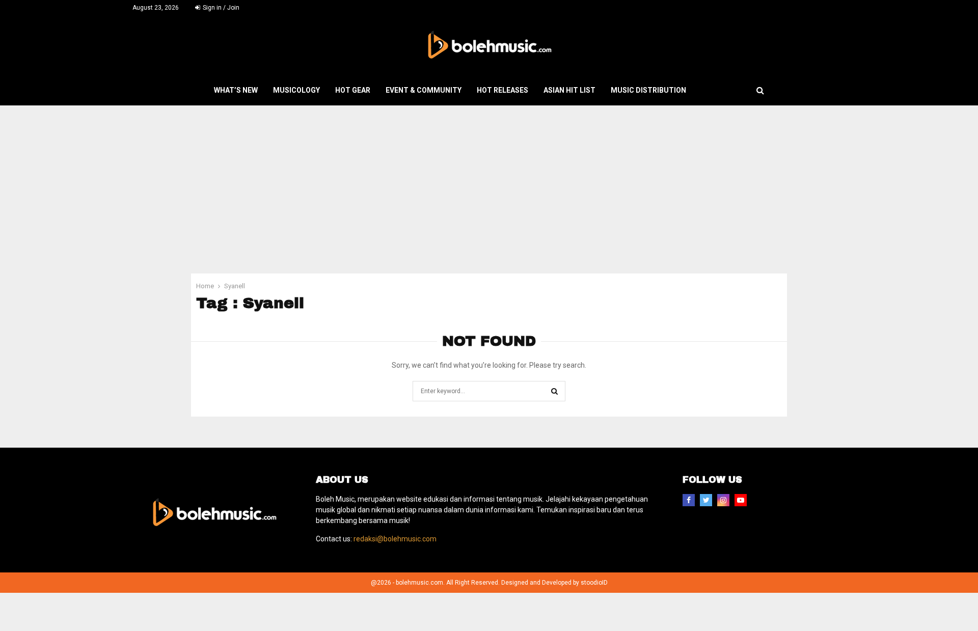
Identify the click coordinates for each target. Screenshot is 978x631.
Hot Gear (352, 90)
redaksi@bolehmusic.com (395, 539)
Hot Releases (502, 90)
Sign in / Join (220, 7)
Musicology (296, 90)
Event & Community (423, 90)
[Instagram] (723, 500)
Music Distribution (648, 90)
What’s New (236, 90)
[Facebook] (689, 500)
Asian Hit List (569, 90)
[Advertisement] (489, 182)
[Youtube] (741, 500)
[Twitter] (706, 500)
